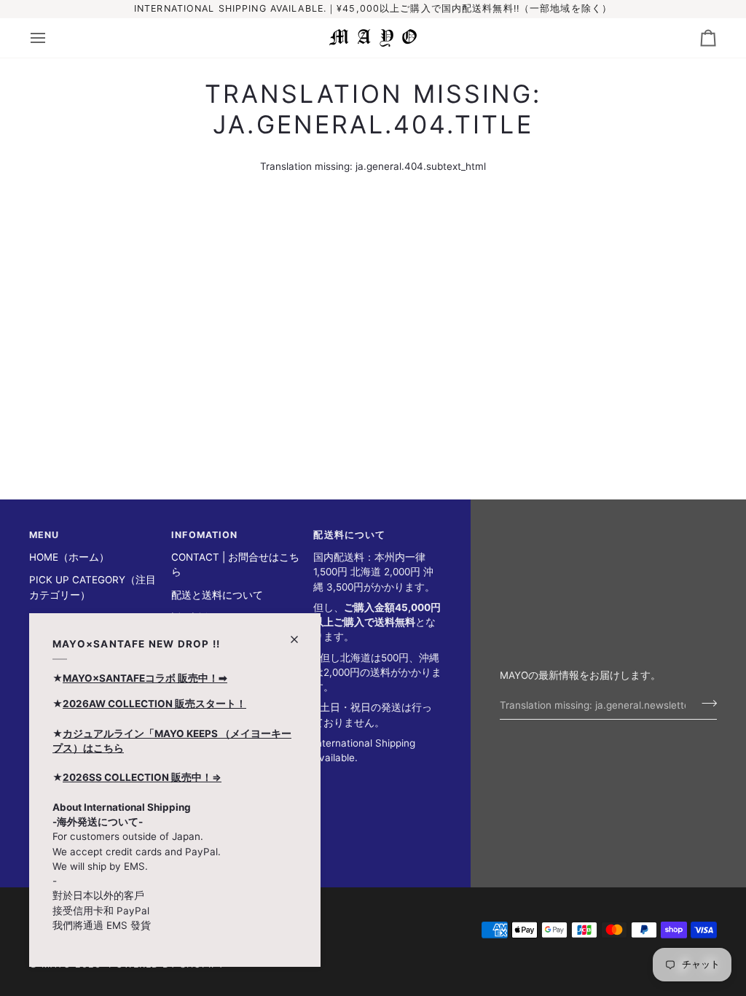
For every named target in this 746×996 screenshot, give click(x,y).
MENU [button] (44, 534)
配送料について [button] (349, 534)
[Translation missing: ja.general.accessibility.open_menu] (51, 38)
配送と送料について (217, 595)
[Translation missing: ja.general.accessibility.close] (300, 633)
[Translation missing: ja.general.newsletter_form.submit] (705, 703)
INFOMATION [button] (204, 534)
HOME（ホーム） (69, 557)
